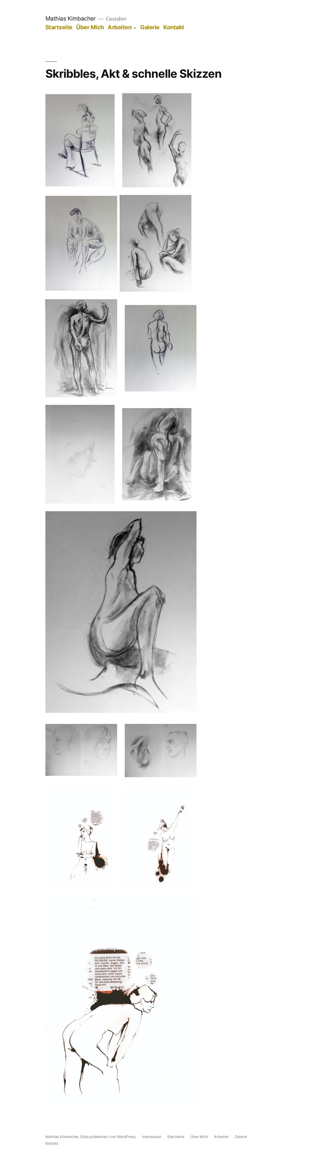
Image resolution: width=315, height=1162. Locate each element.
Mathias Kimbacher (70, 18)
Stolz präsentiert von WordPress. (108, 1137)
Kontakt (173, 27)
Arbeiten (119, 27)
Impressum (151, 1137)
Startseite (58, 27)
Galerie (150, 27)
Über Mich (90, 27)
